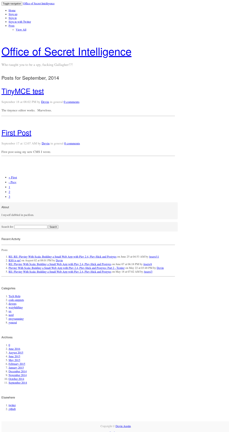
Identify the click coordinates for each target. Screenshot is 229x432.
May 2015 (14, 360)
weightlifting (16, 307)
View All (21, 29)
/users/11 (154, 256)
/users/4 (147, 264)
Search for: (7, 226)
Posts (11, 25)
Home (12, 10)
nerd (11, 315)
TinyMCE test (22, 91)
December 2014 (18, 371)
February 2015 (17, 364)
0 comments (71, 102)
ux (10, 311)
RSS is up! (15, 260)
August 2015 (16, 352)
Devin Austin (123, 426)
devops (12, 303)
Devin (45, 102)
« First (13, 177)
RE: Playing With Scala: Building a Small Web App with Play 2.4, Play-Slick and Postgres (60, 264)
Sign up (13, 14)
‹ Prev (12, 182)
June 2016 (14, 349)
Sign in (13, 18)
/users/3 (148, 271)
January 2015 (16, 367)
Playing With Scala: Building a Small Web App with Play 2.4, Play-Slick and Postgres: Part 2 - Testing (67, 268)
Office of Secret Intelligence (39, 3)
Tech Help (14, 296)
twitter (12, 405)
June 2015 (14, 356)
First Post (16, 132)
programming (16, 318)
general (13, 322)
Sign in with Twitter (20, 21)
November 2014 (18, 375)
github (12, 409)
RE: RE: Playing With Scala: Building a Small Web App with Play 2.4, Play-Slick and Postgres (62, 256)
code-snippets (16, 300)
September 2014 (18, 382)
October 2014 (16, 379)
